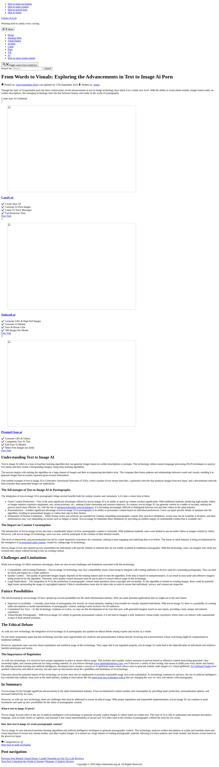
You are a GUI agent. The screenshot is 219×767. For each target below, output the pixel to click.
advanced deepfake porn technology (75, 507)
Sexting (11, 43)
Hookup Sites (14, 38)
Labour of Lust (9, 18)
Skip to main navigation (20, 4)
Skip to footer (14, 12)
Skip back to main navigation (16, 744)
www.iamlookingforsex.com (108, 663)
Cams (10, 46)
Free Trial (6, 216)
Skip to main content (18, 6)
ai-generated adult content (32, 542)
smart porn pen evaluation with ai (108, 677)
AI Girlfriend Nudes (200, 666)
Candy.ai (7, 197)
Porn (10, 49)
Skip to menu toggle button (21, 58)
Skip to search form (17, 9)
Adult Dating (14, 40)
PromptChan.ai (11, 432)
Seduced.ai (8, 314)
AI (9, 55)
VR (9, 52)
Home (11, 35)
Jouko (96, 84)
